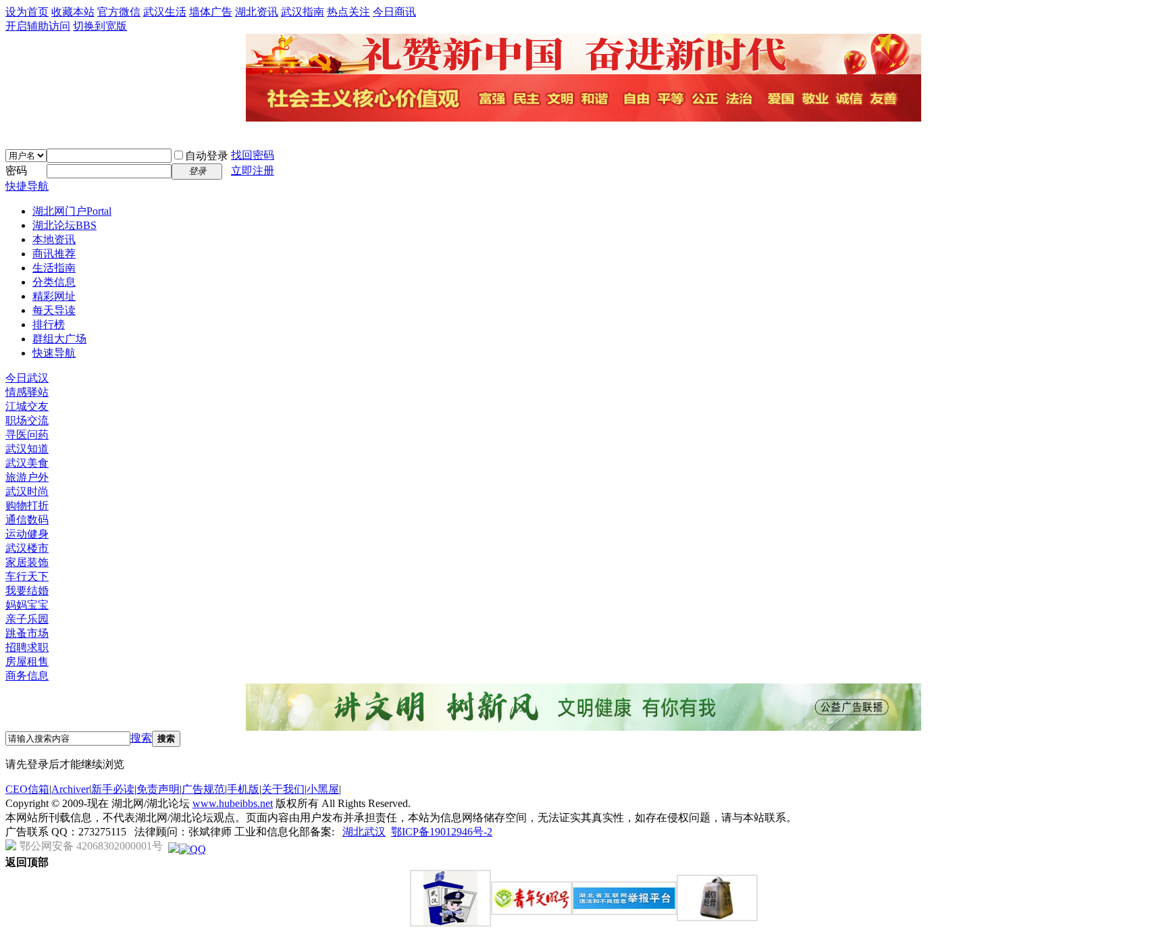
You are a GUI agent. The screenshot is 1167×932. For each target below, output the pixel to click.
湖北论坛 (64, 225)
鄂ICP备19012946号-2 (441, 831)
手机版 (243, 789)
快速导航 (54, 353)
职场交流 (27, 420)
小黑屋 (323, 789)
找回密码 (252, 155)
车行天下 (27, 576)
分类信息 (54, 282)
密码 (16, 170)
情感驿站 (27, 392)
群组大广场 (59, 338)
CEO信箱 (27, 789)
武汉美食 (27, 463)
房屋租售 (27, 661)
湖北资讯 (256, 12)
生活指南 (54, 268)
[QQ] (192, 849)
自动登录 (206, 155)
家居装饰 (27, 562)
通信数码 (27, 519)
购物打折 (27, 505)
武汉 (375, 831)
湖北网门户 (71, 211)
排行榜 (48, 324)
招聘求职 (27, 647)
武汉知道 (27, 449)
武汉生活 (164, 12)
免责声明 (158, 789)
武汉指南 (302, 12)
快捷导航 (27, 186)
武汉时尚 (27, 491)
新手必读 (112, 789)
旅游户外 (27, 477)
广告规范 (203, 789)
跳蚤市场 (27, 633)
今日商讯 (394, 12)
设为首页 (27, 12)
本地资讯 (54, 239)
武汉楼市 (27, 548)
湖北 (353, 831)
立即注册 (252, 170)
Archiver (70, 789)
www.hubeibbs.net (232, 803)
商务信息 (27, 675)
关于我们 (283, 789)
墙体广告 (210, 12)
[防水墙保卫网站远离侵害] (173, 849)
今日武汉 (27, 378)
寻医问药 (27, 434)
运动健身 (27, 534)
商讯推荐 (54, 253)
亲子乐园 (27, 619)
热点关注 (348, 12)
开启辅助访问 (37, 26)
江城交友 (27, 406)
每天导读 (54, 310)
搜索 (141, 738)
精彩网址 (54, 296)
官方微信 (118, 12)
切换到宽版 (100, 26)
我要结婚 (27, 590)
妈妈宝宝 (27, 605)
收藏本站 (73, 12)
